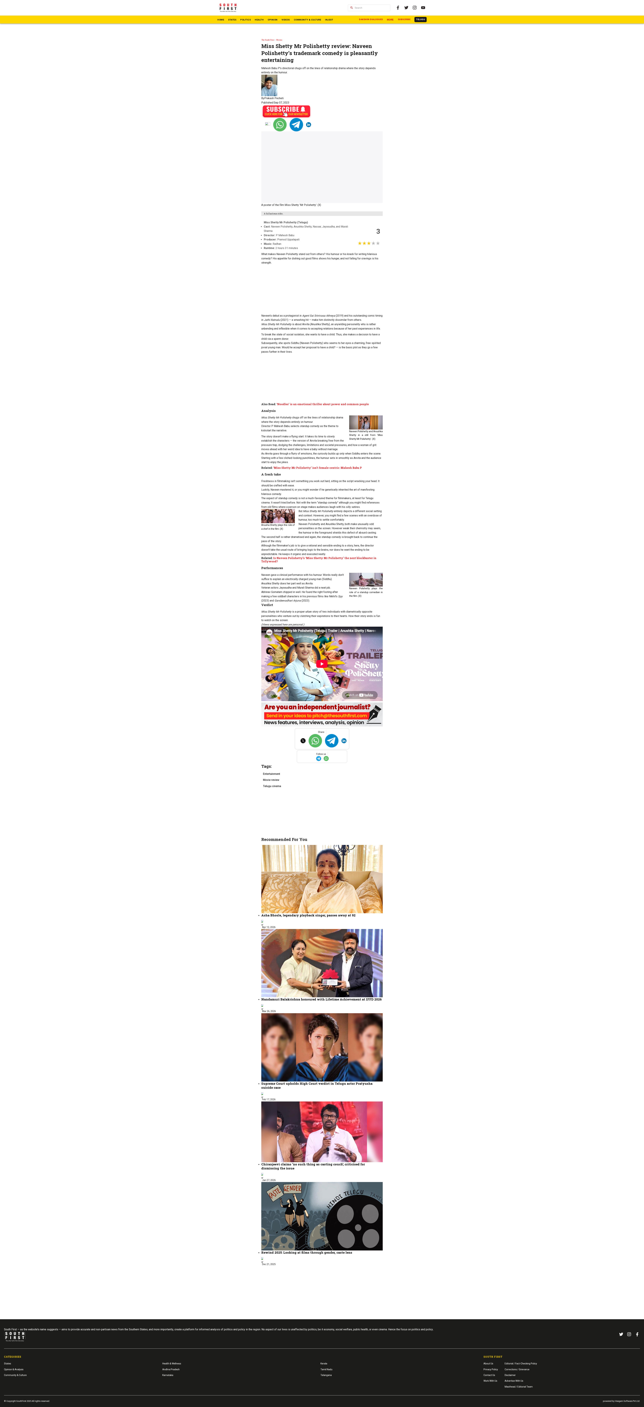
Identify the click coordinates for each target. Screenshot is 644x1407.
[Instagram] (414, 7)
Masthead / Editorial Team (519, 1386)
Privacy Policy (491, 1369)
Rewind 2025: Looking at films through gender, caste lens (306, 1252)
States (232, 19)
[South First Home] (228, 8)
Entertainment (271, 773)
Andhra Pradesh (171, 1369)
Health (259, 19)
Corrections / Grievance (517, 1369)
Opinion (273, 19)
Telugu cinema (272, 786)
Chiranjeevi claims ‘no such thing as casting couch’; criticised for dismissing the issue (313, 1166)
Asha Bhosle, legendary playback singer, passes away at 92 (308, 915)
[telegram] (296, 124)
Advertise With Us (514, 1380)
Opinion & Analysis (13, 1369)
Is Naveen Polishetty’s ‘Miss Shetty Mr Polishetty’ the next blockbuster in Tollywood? (318, 559)
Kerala (323, 1363)
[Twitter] (406, 7)
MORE (390, 19)
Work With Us (490, 1380)
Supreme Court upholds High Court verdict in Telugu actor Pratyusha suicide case (316, 1085)
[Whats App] (280, 124)
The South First (267, 40)
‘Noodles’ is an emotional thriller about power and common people (322, 404)
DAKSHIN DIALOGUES (371, 19)
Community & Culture (307, 19)
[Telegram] (318, 758)
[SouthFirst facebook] (398, 7)
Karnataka (167, 1375)
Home (220, 19)
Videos (286, 19)
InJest (329, 19)
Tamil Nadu (326, 1369)
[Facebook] (637, 1334)
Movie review (271, 780)
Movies (279, 40)
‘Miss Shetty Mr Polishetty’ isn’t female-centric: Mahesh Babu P (317, 467)
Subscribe (404, 19)
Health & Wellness (171, 1363)
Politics (245, 19)
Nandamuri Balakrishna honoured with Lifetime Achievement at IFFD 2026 (321, 999)
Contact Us (489, 1375)
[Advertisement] (322, 289)
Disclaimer (510, 1375)
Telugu (420, 19)
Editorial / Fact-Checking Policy (521, 1363)
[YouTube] (423, 7)
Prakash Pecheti (274, 98)
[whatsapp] (326, 758)
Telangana (326, 1375)
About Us (488, 1363)
